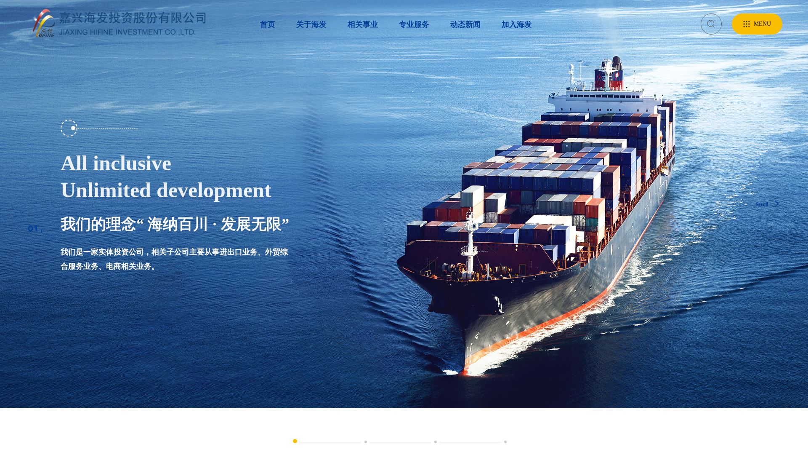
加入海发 (517, 24)
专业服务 (414, 24)
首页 (267, 24)
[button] (295, 441)
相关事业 (363, 24)
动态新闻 (465, 24)
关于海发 (311, 24)
